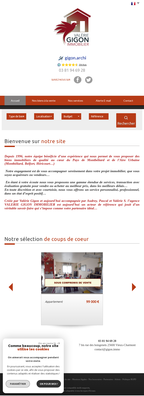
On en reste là (47, 343)
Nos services (75, 100)
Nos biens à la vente (44, 100)
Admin (118, 379)
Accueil (15, 100)
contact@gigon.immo (107, 349)
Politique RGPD (129, 379)
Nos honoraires (95, 379)
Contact (128, 100)
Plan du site (65, 379)
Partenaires (108, 379)
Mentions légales (79, 379)
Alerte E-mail (103, 100)
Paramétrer (18, 383)
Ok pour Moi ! (49, 383)
